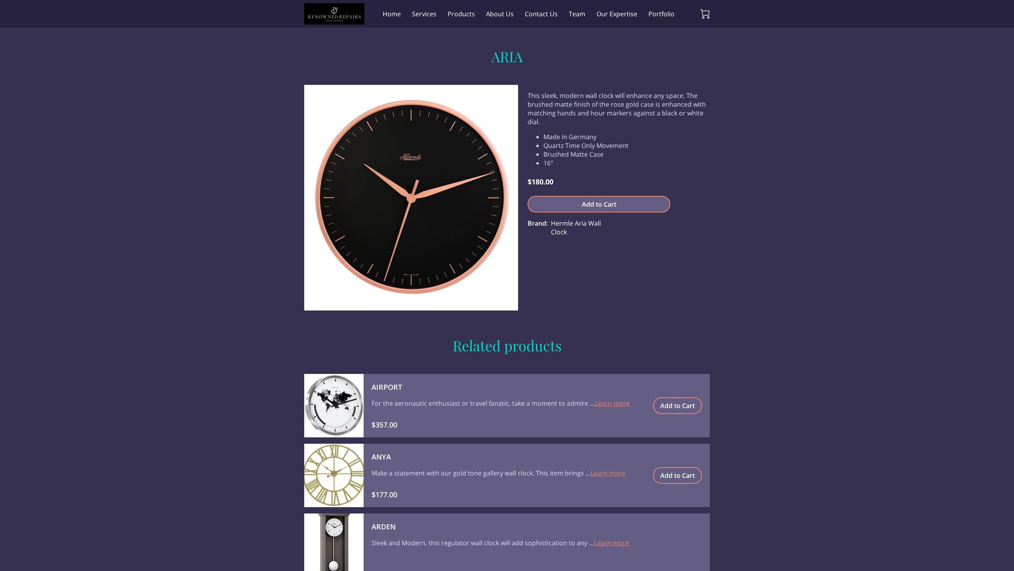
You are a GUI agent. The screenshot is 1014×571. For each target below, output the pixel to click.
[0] (705, 14)
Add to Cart (599, 204)
